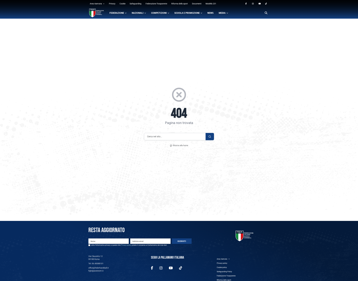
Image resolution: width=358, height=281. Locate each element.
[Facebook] (246, 3)
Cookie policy (222, 267)
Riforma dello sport (179, 4)
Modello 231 (211, 4)
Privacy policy (126, 245)
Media (222, 13)
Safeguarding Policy (224, 272)
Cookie (122, 4)
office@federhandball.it (98, 268)
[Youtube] (260, 3)
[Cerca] (266, 13)
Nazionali (137, 13)
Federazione (116, 13)
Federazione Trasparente (156, 4)
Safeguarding (135, 4)
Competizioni (159, 13)
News (210, 13)
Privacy (112, 4)
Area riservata (96, 4)
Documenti (196, 4)
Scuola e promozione (187, 13)
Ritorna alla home (180, 145)
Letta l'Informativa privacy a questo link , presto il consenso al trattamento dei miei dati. (129, 245)
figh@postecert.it (95, 271)
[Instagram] (253, 3)
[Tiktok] (266, 3)
